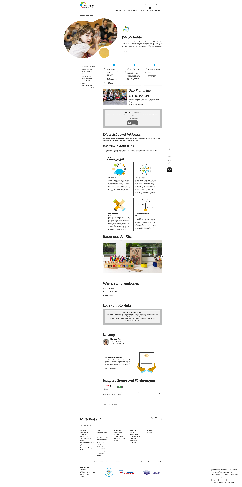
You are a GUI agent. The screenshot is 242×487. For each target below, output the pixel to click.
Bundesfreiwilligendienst (120, 438)
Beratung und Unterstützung (87, 442)
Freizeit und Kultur (84, 446)
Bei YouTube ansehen (134, 123)
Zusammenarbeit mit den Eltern (110, 291)
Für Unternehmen (118, 436)
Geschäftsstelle (134, 434)
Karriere (150, 10)
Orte (124, 10)
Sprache (157, 4)
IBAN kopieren (84, 477)
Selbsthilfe (82, 440)
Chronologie (133, 442)
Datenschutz (83, 461)
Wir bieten (116, 434)
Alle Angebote (83, 449)
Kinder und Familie (84, 432)
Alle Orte (99, 455)
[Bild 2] (129, 271)
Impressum (118, 461)
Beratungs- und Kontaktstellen (101, 452)
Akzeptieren (215, 480)
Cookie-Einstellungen (133, 118)
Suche (169, 163)
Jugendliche (83, 434)
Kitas (91, 15)
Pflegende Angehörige (85, 438)
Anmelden (159, 461)
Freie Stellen (150, 432)
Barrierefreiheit (145, 461)
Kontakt (169, 156)
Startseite (82, 15)
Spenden (158, 10)
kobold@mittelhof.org (112, 79)
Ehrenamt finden (118, 432)
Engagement (132, 10)
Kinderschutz (133, 440)
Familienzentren (101, 446)
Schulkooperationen (102, 450)
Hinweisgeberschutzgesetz (101, 461)
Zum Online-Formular (128, 51)
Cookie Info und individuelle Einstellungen (223, 482)
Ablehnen (223, 480)
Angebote (117, 10)
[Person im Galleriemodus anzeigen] (106, 341)
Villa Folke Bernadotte (102, 437)
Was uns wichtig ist (135, 436)
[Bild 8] (136, 271)
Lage (169, 149)
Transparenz (133, 438)
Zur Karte (109, 75)
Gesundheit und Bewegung (87, 448)
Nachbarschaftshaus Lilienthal (102, 440)
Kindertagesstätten (101, 448)
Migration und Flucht (85, 444)
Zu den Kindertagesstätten (136, 104)
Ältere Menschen (84, 436)
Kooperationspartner (108, 295)
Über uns (142, 10)
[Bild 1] (128, 271)
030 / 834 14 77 (111, 83)
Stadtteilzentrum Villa (102, 433)
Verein (132, 432)
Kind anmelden (151, 76)
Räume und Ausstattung (109, 288)
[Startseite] (87, 5)
